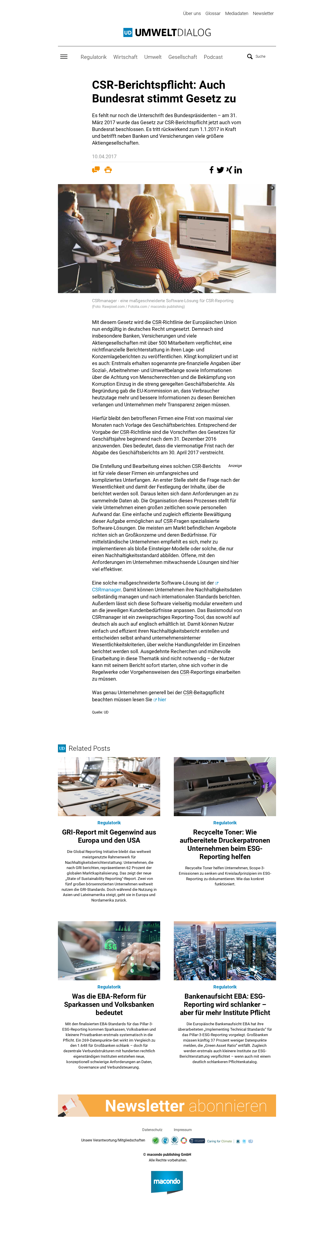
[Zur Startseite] (167, 32)
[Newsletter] (167, 1105)
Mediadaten (236, 13)
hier (162, 699)
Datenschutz (152, 1130)
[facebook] (212, 172)
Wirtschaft (125, 57)
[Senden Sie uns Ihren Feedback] (96, 170)
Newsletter (263, 13)
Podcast (213, 57)
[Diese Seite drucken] (108, 170)
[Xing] (229, 172)
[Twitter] (221, 172)
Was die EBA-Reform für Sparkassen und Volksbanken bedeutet (109, 1004)
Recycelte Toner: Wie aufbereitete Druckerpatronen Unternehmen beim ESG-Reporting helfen (225, 844)
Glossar (213, 13)
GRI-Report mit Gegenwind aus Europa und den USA (109, 836)
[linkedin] (238, 172)
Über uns (192, 13)
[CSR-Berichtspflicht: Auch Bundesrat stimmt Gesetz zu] (167, 238)
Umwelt (153, 57)
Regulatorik (94, 57)
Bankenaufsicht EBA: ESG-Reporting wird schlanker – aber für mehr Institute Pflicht (225, 1004)
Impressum (183, 1130)
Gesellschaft (182, 57)
